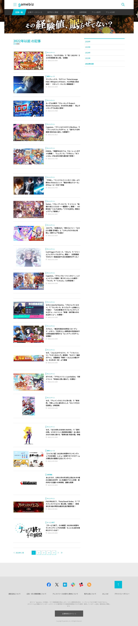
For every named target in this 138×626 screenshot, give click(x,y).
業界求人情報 (52, 12)
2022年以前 (89, 64)
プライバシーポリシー (122, 594)
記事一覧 (19, 12)
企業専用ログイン (68, 614)
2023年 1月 (20, 552)
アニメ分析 (110, 12)
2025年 (87, 47)
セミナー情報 (68, 12)
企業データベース (35, 12)
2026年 (87, 41)
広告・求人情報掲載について (36, 594)
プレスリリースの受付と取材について (65, 594)
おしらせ (105, 594)
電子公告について (90, 594)
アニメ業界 (96, 12)
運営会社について (14, 594)
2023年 (87, 58)
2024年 (87, 52)
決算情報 (82, 12)
